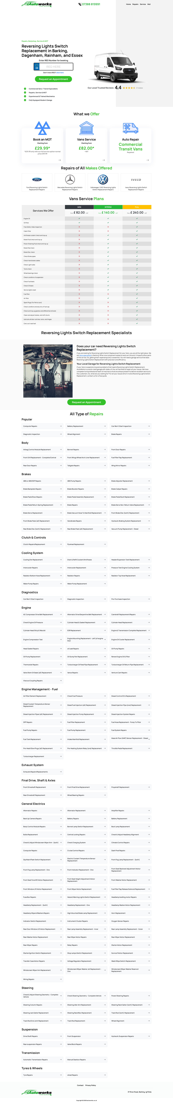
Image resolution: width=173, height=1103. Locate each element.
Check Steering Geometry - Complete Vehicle (84, 996)
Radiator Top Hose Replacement (123, 576)
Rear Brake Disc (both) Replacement (37, 529)
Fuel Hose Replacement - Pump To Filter (126, 722)
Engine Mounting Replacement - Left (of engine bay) (85, 639)
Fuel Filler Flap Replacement (122, 457)
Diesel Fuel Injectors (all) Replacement (82, 705)
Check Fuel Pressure (75, 696)
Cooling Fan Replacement (33, 560)
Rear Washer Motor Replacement (36, 937)
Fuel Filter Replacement (76, 722)
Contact (80, 1085)
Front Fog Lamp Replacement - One (36, 870)
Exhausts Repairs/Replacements (35, 772)
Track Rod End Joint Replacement (36, 1021)
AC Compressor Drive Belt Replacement (38, 614)
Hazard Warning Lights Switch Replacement (84, 897)
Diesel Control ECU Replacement (124, 696)
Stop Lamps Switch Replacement (80, 953)
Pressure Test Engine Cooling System (125, 568)
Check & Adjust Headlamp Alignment (125, 834)
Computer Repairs (30, 426)
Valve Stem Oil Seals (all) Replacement (37, 673)
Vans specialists (85, 355)
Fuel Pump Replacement (76, 730)
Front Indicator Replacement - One (80, 870)
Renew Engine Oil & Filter (120, 657)
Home (128, 4)
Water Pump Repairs (31, 584)
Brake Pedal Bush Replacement (123, 497)
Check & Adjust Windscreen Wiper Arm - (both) (41, 842)
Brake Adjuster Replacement (122, 481)
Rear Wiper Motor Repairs (77, 937)
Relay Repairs (72, 945)
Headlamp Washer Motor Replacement (126, 905)
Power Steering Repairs (120, 996)
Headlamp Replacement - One (78, 905)
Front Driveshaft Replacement (34, 787)
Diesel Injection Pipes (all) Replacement (38, 714)
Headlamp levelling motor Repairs (124, 897)
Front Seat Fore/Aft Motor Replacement (38, 880)
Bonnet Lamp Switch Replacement (80, 826)
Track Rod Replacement (76, 1021)
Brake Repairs (116, 434)
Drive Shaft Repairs (30, 1036)
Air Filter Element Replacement (35, 696)
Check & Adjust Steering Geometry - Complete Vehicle (40, 996)
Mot (149, 4)
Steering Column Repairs (33, 1005)
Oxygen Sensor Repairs (120, 921)
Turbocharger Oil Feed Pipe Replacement (83, 665)
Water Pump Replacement (77, 584)
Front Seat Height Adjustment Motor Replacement (81, 880)
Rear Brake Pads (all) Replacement (80, 529)
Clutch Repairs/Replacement (34, 544)
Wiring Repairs (29, 979)
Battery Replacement (75, 426)
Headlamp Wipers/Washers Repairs (36, 913)
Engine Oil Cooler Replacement (123, 639)
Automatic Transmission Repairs (35, 1060)
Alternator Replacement (76, 810)
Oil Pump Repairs (118, 649)
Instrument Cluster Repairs (77, 921)
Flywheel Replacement (76, 544)
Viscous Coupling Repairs (33, 681)
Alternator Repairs (30, 810)
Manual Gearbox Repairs (76, 1060)
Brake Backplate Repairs (32, 489)
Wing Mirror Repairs (119, 465)
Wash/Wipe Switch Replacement (123, 961)
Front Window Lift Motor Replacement (38, 889)
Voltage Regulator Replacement (79, 961)
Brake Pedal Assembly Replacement (81, 497)
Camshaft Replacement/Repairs (123, 614)
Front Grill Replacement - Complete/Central (40, 457)
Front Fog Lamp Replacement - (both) (125, 860)
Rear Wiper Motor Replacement (123, 937)
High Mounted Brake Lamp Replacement (82, 913)
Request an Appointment (53, 79)
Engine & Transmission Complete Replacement (129, 630)
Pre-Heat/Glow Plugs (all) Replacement (38, 748)
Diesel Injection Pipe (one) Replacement (126, 705)
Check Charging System (76, 842)
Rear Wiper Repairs (30, 945)
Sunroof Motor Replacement (122, 953)
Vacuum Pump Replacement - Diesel (125, 529)
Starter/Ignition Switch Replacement (37, 953)
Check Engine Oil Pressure (33, 622)
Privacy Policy (90, 1085)
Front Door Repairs (118, 449)
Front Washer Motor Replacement (124, 880)
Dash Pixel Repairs (118, 850)
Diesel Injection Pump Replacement (81, 714)
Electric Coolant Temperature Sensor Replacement (81, 859)
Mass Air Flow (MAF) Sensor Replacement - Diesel (129, 739)
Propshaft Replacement (120, 787)
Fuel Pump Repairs (30, 730)
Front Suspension (74, 1036)
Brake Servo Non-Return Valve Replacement (128, 505)
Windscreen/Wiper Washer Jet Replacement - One (84, 970)
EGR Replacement (74, 630)
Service (143, 4)
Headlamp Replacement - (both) (35, 905)
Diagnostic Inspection (32, 434)
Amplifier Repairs (118, 810)
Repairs (135, 4)
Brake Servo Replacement (33, 513)
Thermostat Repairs (31, 665)
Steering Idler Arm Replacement (79, 1005)
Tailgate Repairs (73, 465)
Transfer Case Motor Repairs (34, 961)
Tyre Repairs (28, 1075)
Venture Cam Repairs (119, 673)
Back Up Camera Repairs (32, 818)
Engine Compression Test (33, 639)
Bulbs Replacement (30, 834)
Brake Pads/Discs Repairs (33, 497)
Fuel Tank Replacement (32, 739)
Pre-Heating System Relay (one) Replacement (84, 748)
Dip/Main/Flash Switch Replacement (37, 860)
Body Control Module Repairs (34, 826)
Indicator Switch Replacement (35, 921)
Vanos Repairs (72, 673)
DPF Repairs (28, 722)
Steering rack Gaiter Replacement (36, 1013)
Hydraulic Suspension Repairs (122, 1036)
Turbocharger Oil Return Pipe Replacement (127, 665)
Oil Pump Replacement (32, 657)
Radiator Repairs (73, 576)
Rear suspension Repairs (32, 1044)
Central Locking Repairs (76, 834)
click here (60, 72)
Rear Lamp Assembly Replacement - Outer (127, 929)
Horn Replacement (118, 913)
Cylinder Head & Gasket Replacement (81, 622)
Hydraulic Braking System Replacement (126, 521)
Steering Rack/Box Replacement (79, 1013)
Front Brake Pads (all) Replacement (36, 521)
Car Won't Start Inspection (121, 426)
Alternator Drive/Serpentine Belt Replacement (85, 614)
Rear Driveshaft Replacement (34, 795)
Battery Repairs (73, 818)
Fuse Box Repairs (30, 897)
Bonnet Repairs (73, 449)
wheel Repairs (72, 1075)
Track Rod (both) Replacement (123, 1013)
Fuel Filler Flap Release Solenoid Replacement (128, 889)
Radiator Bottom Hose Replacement (37, 576)
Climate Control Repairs (120, 842)
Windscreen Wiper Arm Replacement (37, 970)
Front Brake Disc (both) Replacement (125, 513)
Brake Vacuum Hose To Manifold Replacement (84, 513)
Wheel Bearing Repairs (76, 795)
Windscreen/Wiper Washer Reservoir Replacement (125, 970)
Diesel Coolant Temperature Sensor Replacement (36, 705)
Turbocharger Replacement (34, 756)
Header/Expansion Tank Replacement (125, 560)
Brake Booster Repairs (75, 489)
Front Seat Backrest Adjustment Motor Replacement (125, 870)
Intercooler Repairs (30, 568)
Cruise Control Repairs (76, 850)
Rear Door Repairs (30, 465)
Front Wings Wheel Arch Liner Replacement (83, 457)
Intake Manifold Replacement (78, 739)
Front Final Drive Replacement (78, 787)
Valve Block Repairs (74, 1044)
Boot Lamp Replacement (120, 826)
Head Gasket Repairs (31, 649)
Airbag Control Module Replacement (37, 449)
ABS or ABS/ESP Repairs (32, 481)
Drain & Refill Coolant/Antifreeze (79, 560)
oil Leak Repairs (73, 649)
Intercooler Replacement (77, 568)
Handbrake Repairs (74, 521)
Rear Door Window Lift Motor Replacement (39, 929)
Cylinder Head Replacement (122, 622)
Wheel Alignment (74, 434)
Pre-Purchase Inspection (121, 599)
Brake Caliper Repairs (119, 489)
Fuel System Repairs (119, 730)
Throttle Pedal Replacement (122, 748)
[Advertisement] (86, 23)
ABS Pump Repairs (74, 481)
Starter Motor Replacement (122, 945)
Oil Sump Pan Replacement (77, 657)
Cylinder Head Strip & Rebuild (34, 630)
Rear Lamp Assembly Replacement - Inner (83, 929)
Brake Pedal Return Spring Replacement (38, 505)
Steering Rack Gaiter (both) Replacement (127, 1005)
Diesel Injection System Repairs (123, 714)
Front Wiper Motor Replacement (79, 889)
